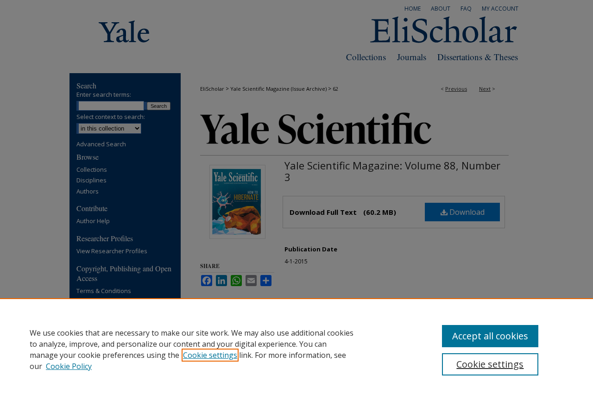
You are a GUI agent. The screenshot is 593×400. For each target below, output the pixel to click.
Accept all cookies (490, 336)
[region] (296, 349)
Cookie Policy (69, 366)
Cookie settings (210, 355)
